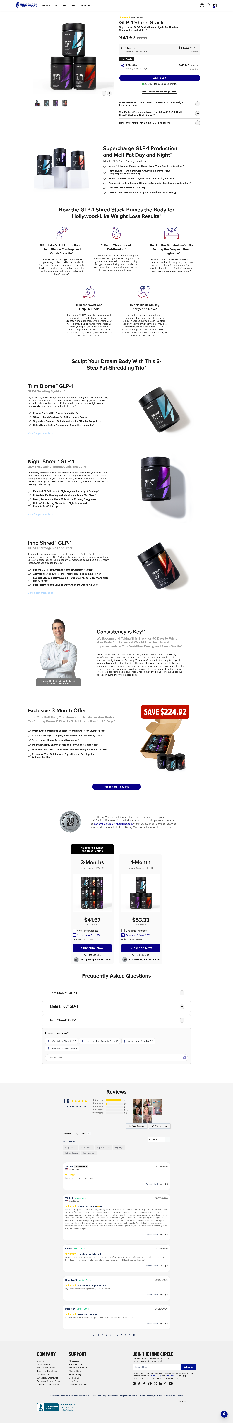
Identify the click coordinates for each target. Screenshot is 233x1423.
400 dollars (86, 1147)
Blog (73, 5)
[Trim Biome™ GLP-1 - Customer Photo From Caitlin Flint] (137, 1103)
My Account (74, 1360)
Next (109, 93)
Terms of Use (171, 1375)
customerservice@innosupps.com (113, 824)
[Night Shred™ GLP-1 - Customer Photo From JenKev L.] (147, 1111)
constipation (89, 1153)
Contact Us (74, 1377)
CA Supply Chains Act (47, 1377)
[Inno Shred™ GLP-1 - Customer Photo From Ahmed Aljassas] (157, 1103)
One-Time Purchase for (159, 91)
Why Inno (60, 5)
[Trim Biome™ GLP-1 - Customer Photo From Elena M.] (147, 1119)
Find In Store (75, 1371)
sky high (119, 1147)
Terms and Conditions (47, 1371)
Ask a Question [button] (138, 1126)
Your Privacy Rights (46, 1367)
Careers (40, 1360)
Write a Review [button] (161, 1126)
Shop (45, 5)
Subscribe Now (141, 948)
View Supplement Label (41, 433)
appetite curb (103, 1147)
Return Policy (75, 1374)
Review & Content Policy (48, 1381)
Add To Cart (159, 78)
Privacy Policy (155, 1375)
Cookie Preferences (78, 1384)
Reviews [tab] (67, 1133)
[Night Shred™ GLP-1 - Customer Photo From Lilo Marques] (147, 1103)
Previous (104, 93)
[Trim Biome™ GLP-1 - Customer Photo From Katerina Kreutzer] (137, 1111)
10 (134, 1335)
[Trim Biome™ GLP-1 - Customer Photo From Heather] (137, 1119)
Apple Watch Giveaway (48, 1384)
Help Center (74, 1381)
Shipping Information (79, 1367)
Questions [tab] (80, 1133)
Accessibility (43, 1374)
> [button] (140, 1335)
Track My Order (76, 1364)
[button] (61, 1041)
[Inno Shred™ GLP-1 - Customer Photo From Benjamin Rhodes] (157, 1111)
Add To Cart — (116, 786)
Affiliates (86, 5)
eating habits (71, 1153)
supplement (70, 1147)
